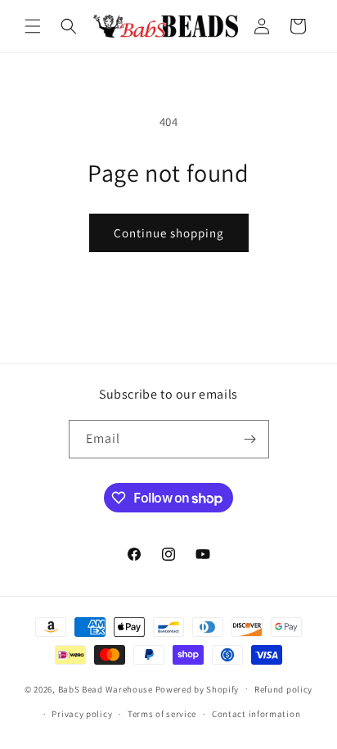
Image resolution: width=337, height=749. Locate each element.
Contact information (256, 714)
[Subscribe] (250, 439)
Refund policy (283, 689)
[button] (33, 26)
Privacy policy (82, 714)
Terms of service (162, 714)
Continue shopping (169, 233)
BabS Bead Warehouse (105, 688)
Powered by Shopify (197, 688)
